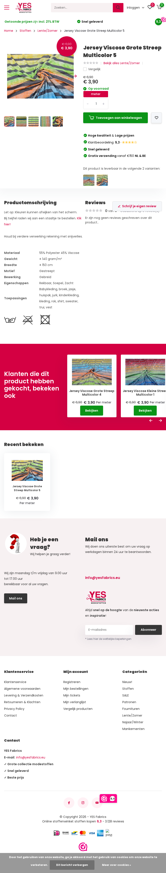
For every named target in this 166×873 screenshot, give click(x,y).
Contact (10, 715)
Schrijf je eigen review (139, 206)
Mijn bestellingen (75, 689)
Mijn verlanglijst (74, 702)
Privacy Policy (14, 709)
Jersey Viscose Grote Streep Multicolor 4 (91, 393)
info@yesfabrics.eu (102, 577)
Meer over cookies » (116, 865)
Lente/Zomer (47, 31)
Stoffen (25, 31)
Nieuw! (127, 682)
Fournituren (131, 709)
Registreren (71, 682)
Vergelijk (94, 69)
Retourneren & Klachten (22, 702)
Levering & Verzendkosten (23, 695)
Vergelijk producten (78, 709)
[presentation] (5, 76)
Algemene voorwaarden (22, 689)
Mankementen (133, 729)
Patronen (129, 702)
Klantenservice (15, 682)
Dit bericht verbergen (72, 865)
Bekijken (91, 410)
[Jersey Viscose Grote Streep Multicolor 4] (88, 180)
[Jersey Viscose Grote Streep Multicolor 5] (102, 180)
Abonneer (148, 630)
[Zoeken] (118, 8)
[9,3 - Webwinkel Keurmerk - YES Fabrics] (83, 847)
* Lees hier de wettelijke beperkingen (108, 639)
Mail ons (15, 598)
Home (8, 31)
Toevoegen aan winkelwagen (119, 118)
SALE (125, 695)
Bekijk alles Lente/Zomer (122, 63)
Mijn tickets (71, 695)
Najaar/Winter (132, 722)
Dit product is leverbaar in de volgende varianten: (121, 168)
